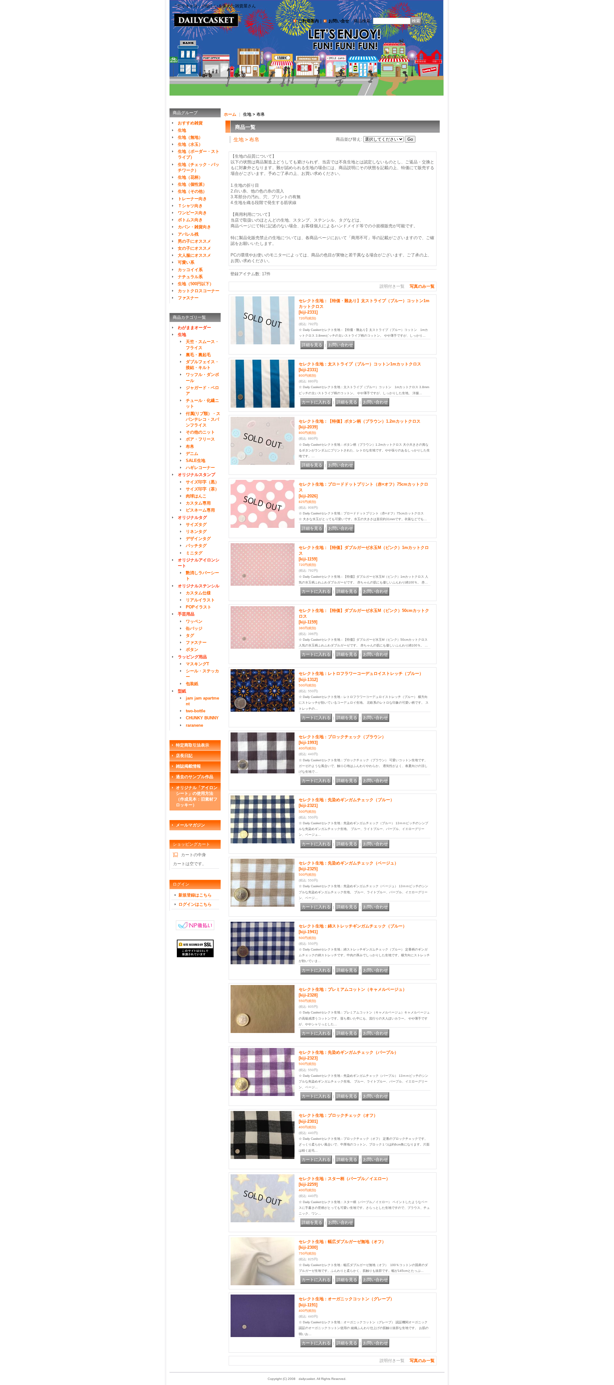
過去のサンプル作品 (194, 776)
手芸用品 (186, 614)
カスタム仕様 (198, 593)
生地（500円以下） (196, 283)
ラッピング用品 (192, 656)
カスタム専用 (198, 503)
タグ (190, 635)
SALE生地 (195, 460)
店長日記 (184, 755)
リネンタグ (196, 531)
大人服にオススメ (194, 255)
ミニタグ (194, 553)
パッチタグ (196, 545)
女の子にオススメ (194, 248)
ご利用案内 (308, 21)
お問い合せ (338, 21)
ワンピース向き (192, 212)
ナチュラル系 (190, 276)
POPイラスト (198, 607)
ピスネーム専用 (200, 510)
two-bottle (195, 710)
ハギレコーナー (200, 467)
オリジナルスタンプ (196, 474)
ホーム (230, 114)
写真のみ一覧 (422, 286)
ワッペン (194, 621)
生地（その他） (192, 191)
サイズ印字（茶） (202, 489)
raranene (194, 725)
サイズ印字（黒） (202, 482)
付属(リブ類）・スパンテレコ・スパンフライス (203, 419)
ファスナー (188, 297)
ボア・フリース (200, 439)
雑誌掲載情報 (188, 766)
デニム (192, 453)
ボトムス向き (190, 219)
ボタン (192, 649)
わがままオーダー (194, 327)
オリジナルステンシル (198, 585)
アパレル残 (188, 234)
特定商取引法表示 (192, 745)
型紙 (182, 691)
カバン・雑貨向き (194, 226)
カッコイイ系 (190, 269)
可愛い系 (186, 262)
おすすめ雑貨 (190, 123)
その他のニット (200, 432)
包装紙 (192, 683)
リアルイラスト (200, 600)
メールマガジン (190, 825)
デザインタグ (198, 538)
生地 (182, 130)
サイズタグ (196, 524)
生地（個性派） (192, 184)
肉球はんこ (196, 496)
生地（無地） (190, 137)
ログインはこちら (195, 904)
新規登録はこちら (195, 895)
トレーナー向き (192, 198)
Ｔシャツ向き (190, 205)
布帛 (190, 446)
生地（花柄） (190, 177)
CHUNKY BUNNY (202, 718)
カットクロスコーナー (198, 290)
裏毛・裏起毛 (198, 354)
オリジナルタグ (192, 517)
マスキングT (197, 663)
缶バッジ (194, 628)
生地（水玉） (190, 144)
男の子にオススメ (194, 241)
